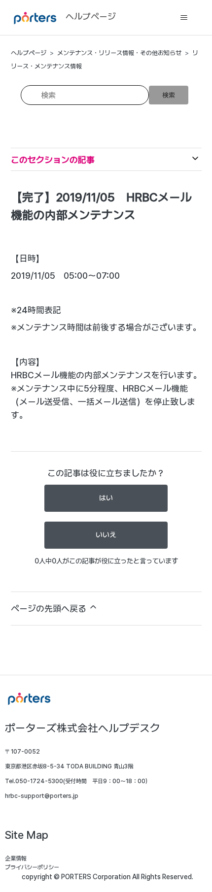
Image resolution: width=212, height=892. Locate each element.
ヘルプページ (28, 53)
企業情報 (16, 858)
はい (106, 498)
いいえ (106, 534)
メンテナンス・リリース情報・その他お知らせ (119, 53)
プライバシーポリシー (32, 867)
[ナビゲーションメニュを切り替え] (184, 18)
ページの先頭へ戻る (49, 608)
